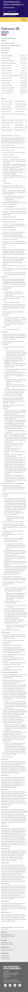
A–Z (4, 11)
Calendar (9, 11)
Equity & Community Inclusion (10, 973)
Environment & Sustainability (10, 974)
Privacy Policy (6, 976)
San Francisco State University (10, 980)
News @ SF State (5, 957)
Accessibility (6, 971)
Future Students (5, 955)
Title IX (5, 977)
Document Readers (6, 958)
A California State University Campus (12, 981)
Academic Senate (8, 7)
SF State (7, 15)
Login (14, 11)
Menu (24, 20)
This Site (14, 15)
